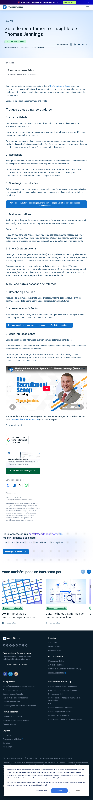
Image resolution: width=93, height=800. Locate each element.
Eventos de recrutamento (13, 694)
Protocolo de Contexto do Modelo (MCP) (64, 669)
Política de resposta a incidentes (61, 708)
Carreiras (6, 743)
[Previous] (83, 572)
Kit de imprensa (9, 747)
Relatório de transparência (58, 715)
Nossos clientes (9, 724)
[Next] (89, 572)
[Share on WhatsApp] (26, 485)
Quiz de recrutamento (11, 702)
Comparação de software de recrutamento (19, 706)
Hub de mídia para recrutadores (15, 698)
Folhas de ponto (54, 647)
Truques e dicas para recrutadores (21, 70)
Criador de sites (54, 650)
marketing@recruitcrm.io (14, 758)
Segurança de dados (56, 694)
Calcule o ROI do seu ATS (13, 716)
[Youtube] (13, 645)
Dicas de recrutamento (15, 42)
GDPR (50, 704)
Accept (59, 791)
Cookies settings (40, 791)
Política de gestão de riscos (59, 712)
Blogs (13, 21)
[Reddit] (20, 645)
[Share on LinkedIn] (14, 485)
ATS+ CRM (52, 643)
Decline (77, 791)
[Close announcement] (88, 2)
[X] (7, 645)
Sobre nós (7, 735)
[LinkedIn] (10, 645)
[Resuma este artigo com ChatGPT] (71, 44)
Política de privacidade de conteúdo (62, 686)
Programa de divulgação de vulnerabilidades (65, 719)
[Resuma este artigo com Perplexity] (87, 44)
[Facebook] (4, 645)
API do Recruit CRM (56, 665)
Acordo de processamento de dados (62, 690)
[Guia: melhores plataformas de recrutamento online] (66, 591)
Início (7, 21)
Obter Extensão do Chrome (17, 665)
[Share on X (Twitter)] (20, 485)
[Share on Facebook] (8, 485)
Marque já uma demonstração (25, 419)
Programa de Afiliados (12, 739)
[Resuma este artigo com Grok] (83, 44)
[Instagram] (17, 645)
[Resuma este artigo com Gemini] (79, 44)
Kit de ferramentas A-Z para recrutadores (19, 686)
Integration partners (56, 673)
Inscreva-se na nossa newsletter (16, 720)
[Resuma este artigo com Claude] (75, 44)
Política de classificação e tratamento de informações (64, 699)
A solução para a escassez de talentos (22, 74)
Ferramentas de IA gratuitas (14, 690)
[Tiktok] (23, 645)
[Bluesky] (26, 645)
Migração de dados (56, 661)
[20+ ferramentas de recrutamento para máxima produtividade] (22, 591)
